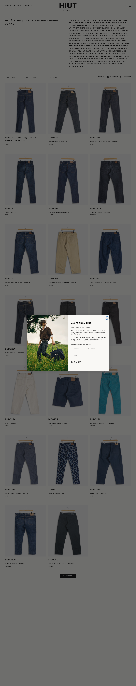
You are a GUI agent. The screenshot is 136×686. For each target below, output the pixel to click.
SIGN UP (76, 362)
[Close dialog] (106, 318)
